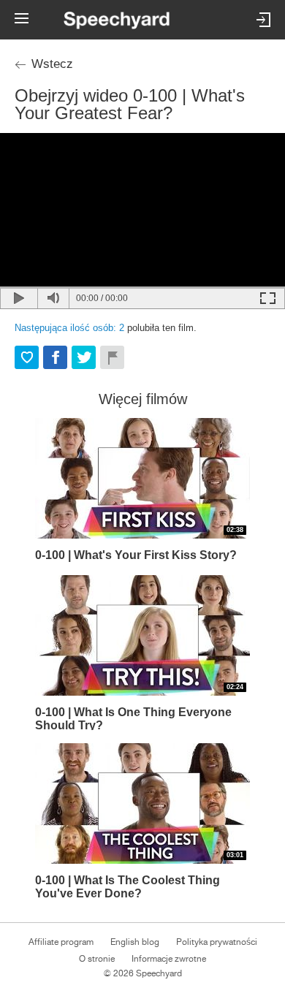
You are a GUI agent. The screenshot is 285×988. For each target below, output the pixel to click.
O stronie (97, 959)
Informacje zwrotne (169, 959)
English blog (134, 942)
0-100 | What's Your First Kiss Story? (136, 555)
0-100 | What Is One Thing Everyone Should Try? (133, 718)
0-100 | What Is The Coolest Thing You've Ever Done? (127, 886)
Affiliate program (61, 942)
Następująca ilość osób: (69, 327)
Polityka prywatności (216, 942)
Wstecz (52, 64)
